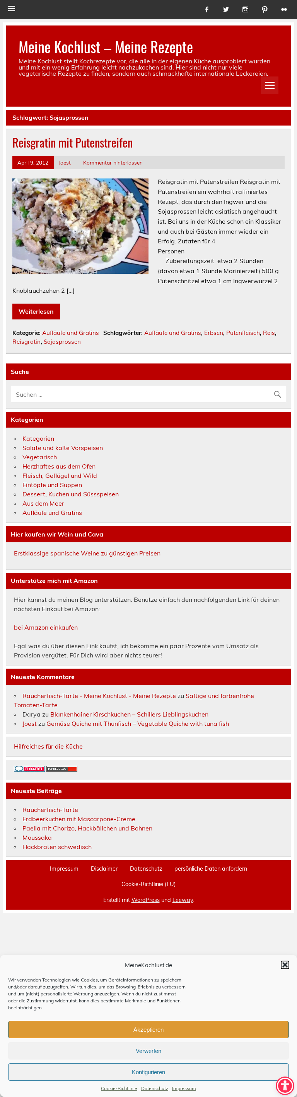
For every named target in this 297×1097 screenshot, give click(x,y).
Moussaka (37, 837)
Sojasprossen (62, 341)
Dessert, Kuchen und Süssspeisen (70, 494)
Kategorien (38, 438)
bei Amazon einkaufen (46, 627)
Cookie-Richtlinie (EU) (148, 884)
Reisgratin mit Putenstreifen (72, 142)
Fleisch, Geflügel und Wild (59, 475)
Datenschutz (154, 1088)
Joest (65, 162)
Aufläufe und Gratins (70, 332)
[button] (285, 965)
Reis (269, 332)
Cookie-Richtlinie (119, 1088)
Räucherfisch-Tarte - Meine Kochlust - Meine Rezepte (99, 696)
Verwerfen (148, 1051)
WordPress (145, 900)
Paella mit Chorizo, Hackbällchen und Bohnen (87, 828)
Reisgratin (26, 341)
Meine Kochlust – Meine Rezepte (106, 47)
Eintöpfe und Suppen (52, 485)
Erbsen (213, 332)
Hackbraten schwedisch (57, 847)
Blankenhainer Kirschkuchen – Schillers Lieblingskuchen (129, 714)
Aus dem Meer (43, 503)
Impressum (184, 1088)
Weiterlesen (36, 311)
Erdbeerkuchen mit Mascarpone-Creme (78, 819)
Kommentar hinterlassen (113, 162)
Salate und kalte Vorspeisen (62, 448)
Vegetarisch (39, 457)
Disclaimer (104, 868)
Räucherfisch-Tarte (50, 809)
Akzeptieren (148, 1029)
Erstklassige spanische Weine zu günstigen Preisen (87, 553)
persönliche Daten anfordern (210, 868)
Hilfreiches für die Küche (48, 746)
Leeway (182, 900)
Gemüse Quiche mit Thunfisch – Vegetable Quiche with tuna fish (137, 723)
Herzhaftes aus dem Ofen (59, 466)
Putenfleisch (243, 332)
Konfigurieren (148, 1072)
